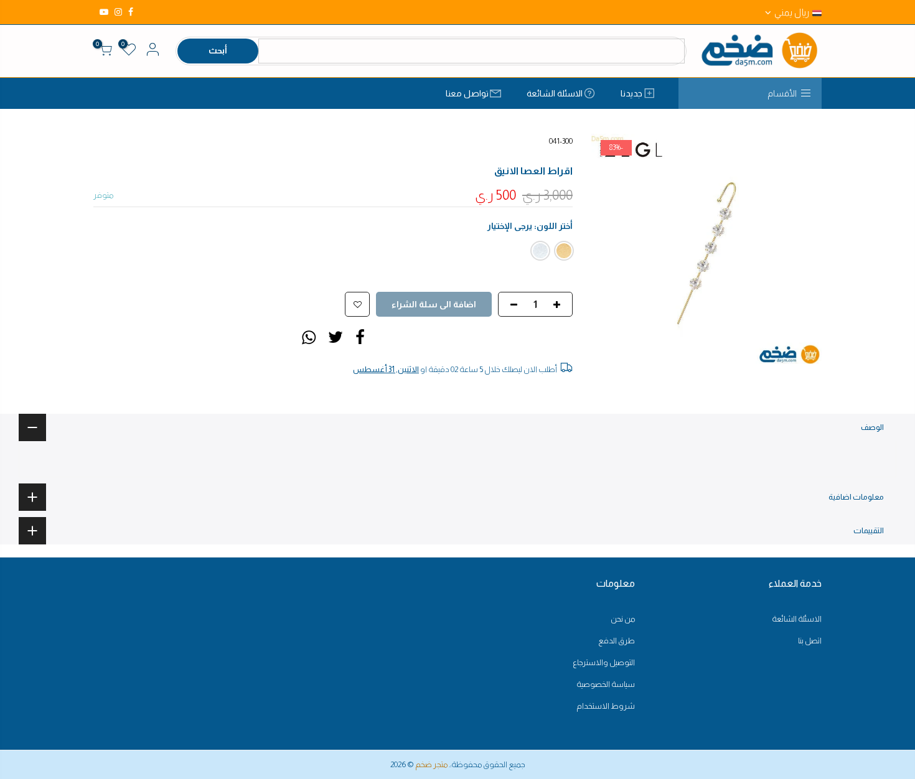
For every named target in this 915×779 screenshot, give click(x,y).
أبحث (218, 50)
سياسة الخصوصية (605, 684)
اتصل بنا (810, 640)
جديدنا (631, 93)
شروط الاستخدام (605, 706)
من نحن (623, 618)
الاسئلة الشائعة (555, 93)
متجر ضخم (431, 764)
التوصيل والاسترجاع (604, 662)
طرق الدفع (616, 640)
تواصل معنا (467, 93)
